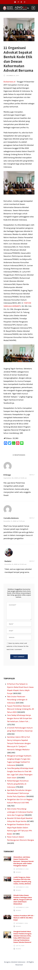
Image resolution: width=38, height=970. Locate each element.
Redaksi (18, 872)
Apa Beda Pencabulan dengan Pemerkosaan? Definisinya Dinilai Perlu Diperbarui (19, 793)
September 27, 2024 (22, 869)
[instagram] (24, 2)
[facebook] (18, 2)
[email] (15, 2)
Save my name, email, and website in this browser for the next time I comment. (17, 646)
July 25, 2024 (20, 945)
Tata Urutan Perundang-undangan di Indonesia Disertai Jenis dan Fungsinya (20, 812)
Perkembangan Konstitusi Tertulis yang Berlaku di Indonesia (18, 784)
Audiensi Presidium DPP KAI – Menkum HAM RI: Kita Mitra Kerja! (23, 918)
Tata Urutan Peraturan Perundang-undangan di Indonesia (17, 699)
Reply (32, 475)
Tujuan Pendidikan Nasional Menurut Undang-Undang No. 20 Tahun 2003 (20, 709)
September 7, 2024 (22, 923)
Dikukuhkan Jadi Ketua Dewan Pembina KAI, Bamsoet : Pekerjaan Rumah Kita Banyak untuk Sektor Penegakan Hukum (23, 861)
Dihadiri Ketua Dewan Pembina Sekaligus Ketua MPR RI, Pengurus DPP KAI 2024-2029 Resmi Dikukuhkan (22, 899)
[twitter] (21, 2)
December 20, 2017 (12, 75)
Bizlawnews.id (9, 82)
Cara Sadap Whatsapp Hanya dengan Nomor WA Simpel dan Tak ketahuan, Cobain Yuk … (19, 718)
